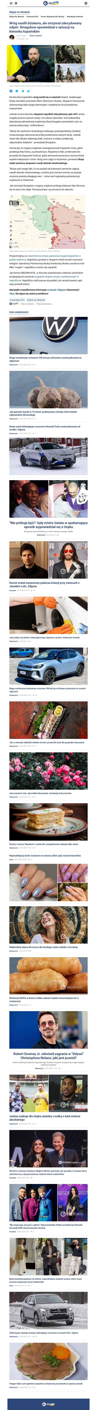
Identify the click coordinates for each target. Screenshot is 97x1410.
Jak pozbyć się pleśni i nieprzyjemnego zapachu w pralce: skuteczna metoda (44, 637)
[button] (46, 63)
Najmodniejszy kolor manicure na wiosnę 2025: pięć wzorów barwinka (45, 855)
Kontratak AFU (32, 17)
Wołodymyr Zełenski (75, 17)
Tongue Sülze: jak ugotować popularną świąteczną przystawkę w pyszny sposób (45, 1384)
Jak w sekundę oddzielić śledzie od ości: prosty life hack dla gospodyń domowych (46, 742)
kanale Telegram (58, 289)
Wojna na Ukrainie (16, 17)
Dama (11, 860)
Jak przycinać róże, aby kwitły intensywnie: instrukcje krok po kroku (40, 793)
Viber (11, 293)
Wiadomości (13, 365)
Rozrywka (12, 590)
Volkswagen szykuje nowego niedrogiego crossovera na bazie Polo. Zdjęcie (43, 1333)
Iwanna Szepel (21, 36)
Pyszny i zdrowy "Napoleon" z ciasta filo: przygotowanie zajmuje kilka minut (43, 844)
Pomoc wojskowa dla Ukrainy (52, 17)
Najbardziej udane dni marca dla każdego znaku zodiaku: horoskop (43, 947)
